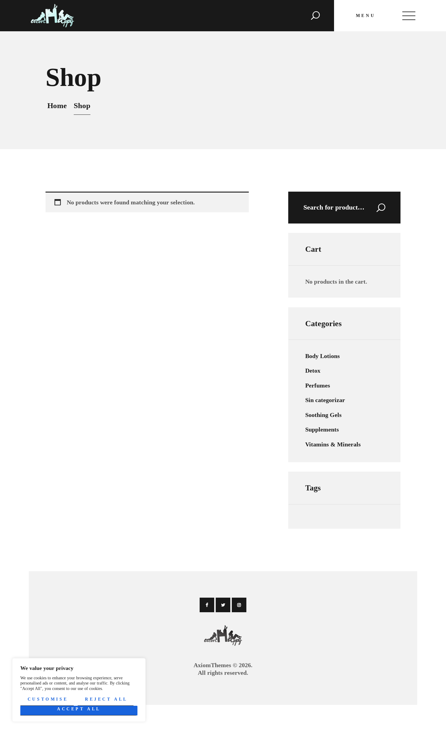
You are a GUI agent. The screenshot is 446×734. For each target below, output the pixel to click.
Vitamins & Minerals (333, 444)
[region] (79, 690)
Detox (312, 370)
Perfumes (317, 385)
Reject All (106, 699)
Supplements (322, 429)
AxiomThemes (212, 665)
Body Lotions (322, 356)
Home (57, 105)
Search (376, 207)
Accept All (79, 709)
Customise (48, 699)
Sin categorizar (325, 400)
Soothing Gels (323, 414)
